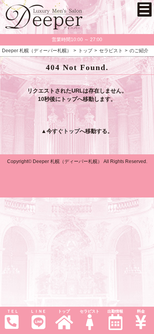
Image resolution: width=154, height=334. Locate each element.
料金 (141, 311)
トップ (64, 311)
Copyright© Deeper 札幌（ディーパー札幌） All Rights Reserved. (77, 161)
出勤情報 (115, 311)
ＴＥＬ (13, 311)
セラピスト (90, 311)
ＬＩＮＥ (38, 311)
